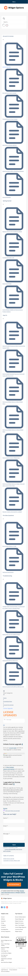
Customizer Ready (19, 929)
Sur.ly (23, 945)
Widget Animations (19, 921)
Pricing (2, 923)
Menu (14, 2)
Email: (5, 826)
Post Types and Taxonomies (4, 956)
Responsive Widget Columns (5, 948)
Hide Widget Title (4, 951)
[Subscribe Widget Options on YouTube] (7, 907)
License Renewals (9, 849)
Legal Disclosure (4, 969)
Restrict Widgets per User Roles (6, 941)
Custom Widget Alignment (20, 927)
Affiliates (3, 919)
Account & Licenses (8, 705)
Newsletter (3, 921)
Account (3, 917)
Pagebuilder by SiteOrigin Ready (6, 959)
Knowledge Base (7, 701)
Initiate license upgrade (8, 858)
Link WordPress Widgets (6, 953)
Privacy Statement (13, 969)
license (5, 808)
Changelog (3, 925)
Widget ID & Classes (19, 923)
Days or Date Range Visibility (5, 944)
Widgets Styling (18, 931)
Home (4, 698)
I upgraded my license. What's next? (11, 860)
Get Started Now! (14, 884)
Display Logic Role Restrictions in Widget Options (13, 891)
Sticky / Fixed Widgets (19, 925)
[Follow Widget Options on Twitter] (4, 907)
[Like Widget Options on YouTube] (2, 907)
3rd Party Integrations (5, 931)
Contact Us (3, 927)
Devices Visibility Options (20, 917)
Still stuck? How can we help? (12, 811)
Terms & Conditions (5, 971)
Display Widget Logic (19, 919)
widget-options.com (21, 942)
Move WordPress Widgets (6, 962)
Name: (5, 818)
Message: (6, 834)
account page (12, 748)
